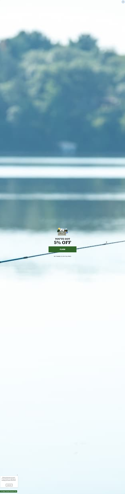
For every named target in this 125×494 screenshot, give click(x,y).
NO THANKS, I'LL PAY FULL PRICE (62, 256)
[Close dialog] (123, 2)
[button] (11, 491)
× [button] (17, 475)
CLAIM (62, 249)
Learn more (9, 485)
